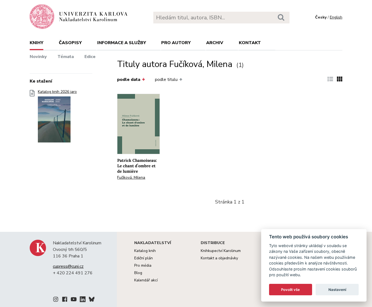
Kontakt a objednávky (219, 258)
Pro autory (176, 43)
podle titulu (166, 80)
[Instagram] (56, 300)
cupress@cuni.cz (68, 266)
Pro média (142, 265)
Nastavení (337, 289)
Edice (90, 57)
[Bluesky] (91, 300)
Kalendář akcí (146, 280)
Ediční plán (143, 258)
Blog (138, 272)
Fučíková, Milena (131, 177)
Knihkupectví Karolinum (221, 250)
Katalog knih (145, 250)
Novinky (38, 57)
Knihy (36, 43)
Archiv (214, 43)
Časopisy (70, 43)
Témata (65, 57)
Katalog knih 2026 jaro (57, 91)
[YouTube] (74, 300)
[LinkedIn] (83, 300)
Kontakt (250, 43)
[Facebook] (65, 300)
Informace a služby (121, 43)
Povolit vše (290, 289)
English (336, 17)
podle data (128, 80)
